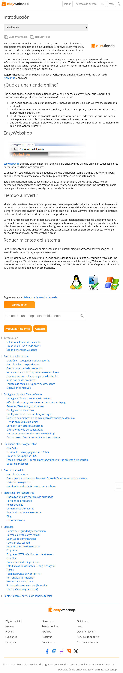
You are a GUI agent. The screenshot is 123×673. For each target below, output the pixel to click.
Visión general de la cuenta (22, 349)
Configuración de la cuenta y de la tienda (29, 398)
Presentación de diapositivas (23, 562)
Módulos (9, 526)
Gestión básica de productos (23, 364)
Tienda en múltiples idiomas (22, 422)
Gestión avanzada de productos (25, 368)
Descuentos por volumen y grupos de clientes (32, 376)
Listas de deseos (16, 520)
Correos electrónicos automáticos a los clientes (33, 437)
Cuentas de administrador (21, 538)
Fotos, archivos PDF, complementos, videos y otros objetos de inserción (47, 459)
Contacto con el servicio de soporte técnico (28, 596)
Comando (9, 78)
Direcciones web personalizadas (25, 429)
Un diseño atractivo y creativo (20, 444)
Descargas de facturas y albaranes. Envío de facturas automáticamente (47, 478)
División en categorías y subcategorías (28, 360)
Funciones (11, 636)
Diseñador (12, 448)
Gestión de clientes (17, 474)
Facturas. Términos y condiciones (25, 406)
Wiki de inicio (19, 304)
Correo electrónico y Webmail (23, 535)
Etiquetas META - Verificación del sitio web (30, 554)
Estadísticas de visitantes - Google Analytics (31, 566)
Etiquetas (12, 550)
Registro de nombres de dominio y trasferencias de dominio (41, 418)
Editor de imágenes (17, 463)
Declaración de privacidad (72, 669)
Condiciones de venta (101, 664)
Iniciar (67, 4)
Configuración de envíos (20, 410)
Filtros (10, 569)
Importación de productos (21, 380)
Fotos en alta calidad (18, 542)
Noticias (10, 626)
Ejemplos (10, 642)
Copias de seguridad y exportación (26, 531)
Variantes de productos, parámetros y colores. (33, 372)
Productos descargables (20, 581)
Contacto (40, 328)
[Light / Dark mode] (119, 3)
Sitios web (47, 621)
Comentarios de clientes (20, 508)
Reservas (47, 636)
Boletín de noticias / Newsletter (24, 512)
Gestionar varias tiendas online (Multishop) (31, 433)
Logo (79, 626)
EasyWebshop (12, 163)
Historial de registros (18, 482)
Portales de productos (19, 500)
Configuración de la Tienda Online (23, 394)
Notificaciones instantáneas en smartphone (31, 486)
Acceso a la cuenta (86, 4)
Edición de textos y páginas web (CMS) (28, 452)
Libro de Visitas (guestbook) (22, 589)
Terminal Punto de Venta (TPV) (24, 573)
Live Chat (12, 558)
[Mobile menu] (118, 487)
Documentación (86, 631)
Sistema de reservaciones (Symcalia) (27, 585)
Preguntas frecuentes (17, 328)
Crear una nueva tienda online (24, 346)
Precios (9, 631)
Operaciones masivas (19, 387)
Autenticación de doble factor (23, 546)
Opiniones (82, 621)
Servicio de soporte (88, 636)
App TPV (46, 631)
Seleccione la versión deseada (40, 297)
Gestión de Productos (16, 356)
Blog (9, 516)
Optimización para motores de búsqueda (30, 497)
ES (102, 4)
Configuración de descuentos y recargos (29, 414)
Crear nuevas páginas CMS (22, 456)
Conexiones (48, 642)
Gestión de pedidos (15, 470)
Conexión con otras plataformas (25, 425)
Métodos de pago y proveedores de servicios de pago (37, 402)
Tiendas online (50, 626)
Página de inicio (14, 621)
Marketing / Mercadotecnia (19, 492)
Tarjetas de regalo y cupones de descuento (31, 384)
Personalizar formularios (21, 577)
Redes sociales (15, 504)
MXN (111, 4)
